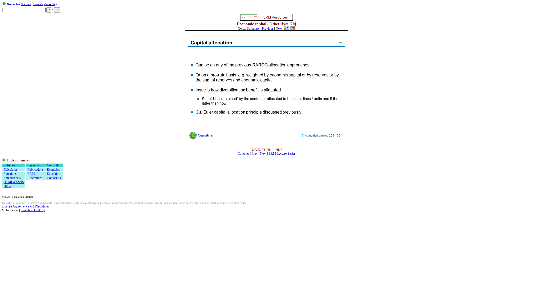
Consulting (50, 4)
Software (26, 4)
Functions (10, 173)
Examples (53, 169)
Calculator (10, 169)
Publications (35, 169)
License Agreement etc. (17, 206)
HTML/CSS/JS (14, 182)
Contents (243, 153)
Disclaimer (42, 206)
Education (53, 173)
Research (38, 4)
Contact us (54, 178)
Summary (253, 28)
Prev (255, 153)
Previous (267, 28)
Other (7, 186)
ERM (31, 173)
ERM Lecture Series (282, 153)
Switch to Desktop (33, 210)
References (34, 178)
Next (279, 28)
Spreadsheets (12, 178)
